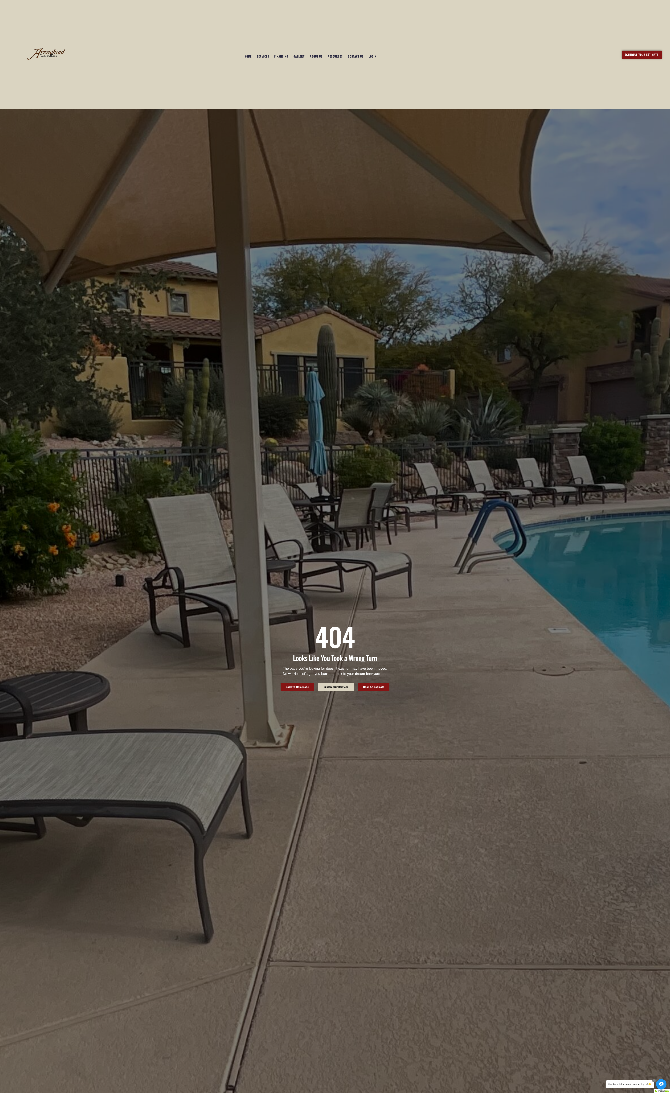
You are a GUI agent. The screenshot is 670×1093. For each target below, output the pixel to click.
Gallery (299, 56)
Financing (281, 56)
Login (372, 56)
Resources (335, 56)
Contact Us (355, 56)
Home (248, 56)
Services (263, 56)
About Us (316, 56)
